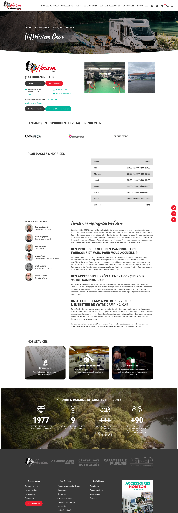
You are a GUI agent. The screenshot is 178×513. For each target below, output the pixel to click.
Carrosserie (61, 506)
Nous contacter (54, 83)
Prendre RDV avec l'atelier (59, 109)
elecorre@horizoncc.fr (63, 93)
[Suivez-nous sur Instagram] (52, 99)
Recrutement (29, 498)
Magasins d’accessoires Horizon (69, 486)
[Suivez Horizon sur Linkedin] (55, 99)
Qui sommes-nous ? (32, 486)
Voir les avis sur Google (33, 103)
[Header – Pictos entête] (157, 6)
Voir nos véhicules (35, 83)
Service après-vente (64, 498)
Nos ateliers (61, 494)
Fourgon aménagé (96, 490)
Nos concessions (31, 490)
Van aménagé (95, 494)
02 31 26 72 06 (61, 89)
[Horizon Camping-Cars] (12, 5)
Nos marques (30, 494)
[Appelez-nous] (167, 6)
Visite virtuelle (37, 109)
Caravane (93, 498)
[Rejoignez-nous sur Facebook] (48, 99)
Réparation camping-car (66, 502)
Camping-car (94, 486)
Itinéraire (31, 94)
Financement (62, 490)
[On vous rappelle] (173, 208)
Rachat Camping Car (65, 510)
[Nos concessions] (173, 214)
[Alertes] (173, 220)
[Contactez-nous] (152, 6)
